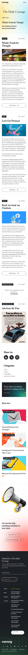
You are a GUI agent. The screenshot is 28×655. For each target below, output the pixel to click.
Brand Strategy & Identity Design (15, 592)
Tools (5, 370)
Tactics (6, 372)
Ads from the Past (9, 376)
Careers (6, 601)
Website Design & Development (16, 597)
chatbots (17, 235)
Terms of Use (22, 649)
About (5, 588)
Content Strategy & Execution (16, 612)
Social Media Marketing (17, 609)
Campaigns (7, 374)
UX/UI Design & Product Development (17, 601)
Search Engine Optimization (15, 621)
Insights (6, 597)
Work (5, 592)
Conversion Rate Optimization (15, 626)
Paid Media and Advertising (15, 605)
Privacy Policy (13, 649)
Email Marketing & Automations (15, 617)
